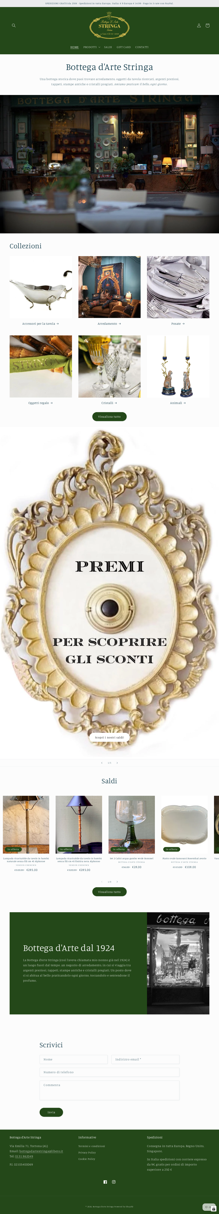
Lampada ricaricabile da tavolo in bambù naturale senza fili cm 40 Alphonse (26, 860)
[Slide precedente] (101, 762)
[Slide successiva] (117, 762)
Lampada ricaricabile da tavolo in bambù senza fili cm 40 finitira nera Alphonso (79, 860)
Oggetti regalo (38, 403)
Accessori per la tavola (38, 323)
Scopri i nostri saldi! (109, 737)
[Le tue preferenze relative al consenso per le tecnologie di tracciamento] (213, 1208)
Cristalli (107, 403)
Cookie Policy (86, 1159)
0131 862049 (24, 1156)
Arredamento (107, 323)
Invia (51, 1112)
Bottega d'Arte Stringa (103, 1206)
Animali (176, 403)
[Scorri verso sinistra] (101, 881)
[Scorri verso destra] (117, 881)
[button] (14, 25)
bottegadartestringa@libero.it (41, 1151)
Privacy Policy (87, 1152)
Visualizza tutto (109, 416)
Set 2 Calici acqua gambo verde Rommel (131, 858)
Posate (176, 323)
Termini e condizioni (91, 1146)
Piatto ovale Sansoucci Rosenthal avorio (184, 858)
